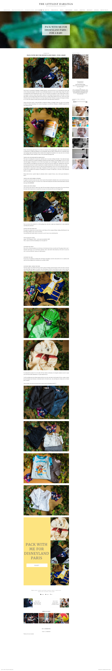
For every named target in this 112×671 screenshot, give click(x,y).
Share (42, 594)
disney (36, 590)
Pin (51, 594)
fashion (49, 590)
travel (53, 590)
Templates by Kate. (107, 669)
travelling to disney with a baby (46, 591)
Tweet (47, 594)
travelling (58, 590)
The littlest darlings (56, 3)
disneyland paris (42, 590)
